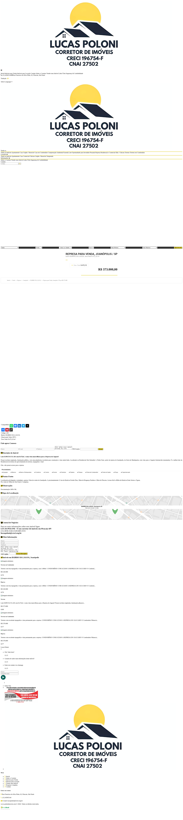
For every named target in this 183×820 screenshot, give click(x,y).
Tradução (4, 78)
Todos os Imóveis (6, 152)
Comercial (26, 156)
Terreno (127, 152)
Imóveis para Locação (23, 73)
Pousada (92, 152)
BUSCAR (178, 247)
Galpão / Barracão (28, 152)
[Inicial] (86, 67)
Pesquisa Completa (11, 785)
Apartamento (15, 152)
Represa (97, 152)
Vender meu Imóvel (52, 73)
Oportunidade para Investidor (81, 152)
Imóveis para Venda (11, 73)
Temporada (49, 156)
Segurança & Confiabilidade (74, 73)
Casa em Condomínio (41, 152)
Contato (33, 73)
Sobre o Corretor (41, 73)
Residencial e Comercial (108, 152)
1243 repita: (4, 554)
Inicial (2, 73)
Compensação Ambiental (55, 152)
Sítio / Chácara (120, 152)
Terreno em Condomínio (137, 152)
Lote (70, 152)
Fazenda (65, 152)
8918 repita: (76, 449)
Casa (21, 152)
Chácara (32, 156)
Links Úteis (62, 73)
